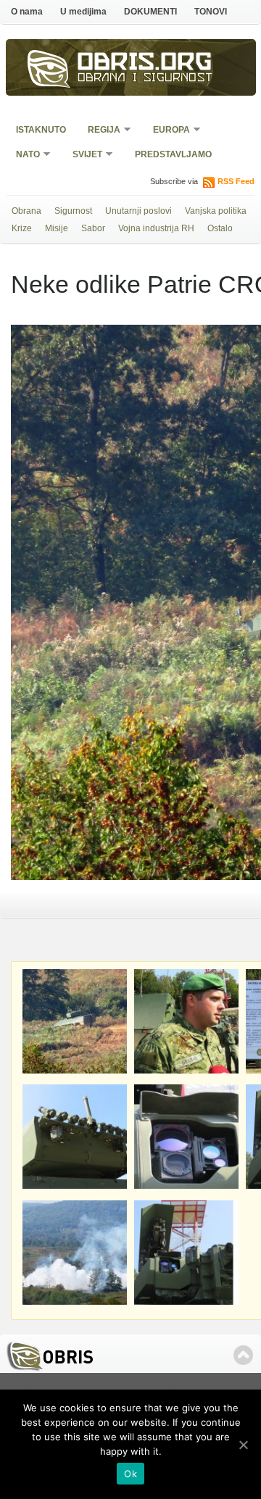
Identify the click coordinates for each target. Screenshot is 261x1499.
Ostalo (220, 228)
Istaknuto (41, 130)
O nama (27, 12)
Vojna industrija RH (156, 228)
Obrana (26, 211)
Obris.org (145, 64)
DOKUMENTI (150, 12)
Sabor (93, 228)
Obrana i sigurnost (145, 79)
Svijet (82, 155)
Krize (22, 228)
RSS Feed (236, 181)
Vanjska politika (215, 211)
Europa (167, 131)
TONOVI (210, 12)
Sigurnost (73, 211)
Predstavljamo (173, 154)
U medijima (83, 12)
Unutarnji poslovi (138, 211)
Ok (130, 1473)
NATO (23, 155)
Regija (99, 131)
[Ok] (243, 1444)
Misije (56, 228)
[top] (243, 1355)
